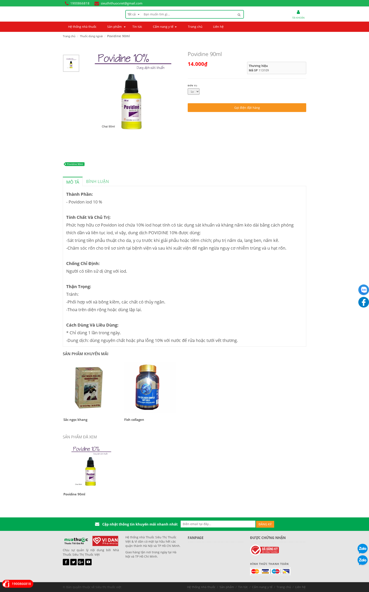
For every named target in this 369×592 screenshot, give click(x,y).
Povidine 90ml (75, 164)
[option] (71, 64)
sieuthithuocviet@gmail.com (121, 3)
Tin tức (243, 587)
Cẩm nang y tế (262, 587)
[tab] (73, 181)
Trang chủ (69, 36)
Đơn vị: (193, 85)
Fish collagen (134, 419)
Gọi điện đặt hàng (247, 108)
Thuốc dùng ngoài (91, 36)
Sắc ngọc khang (75, 419)
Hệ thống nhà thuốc (201, 587)
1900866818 (79, 3)
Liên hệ (300, 587)
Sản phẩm (227, 587)
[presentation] (72, 182)
